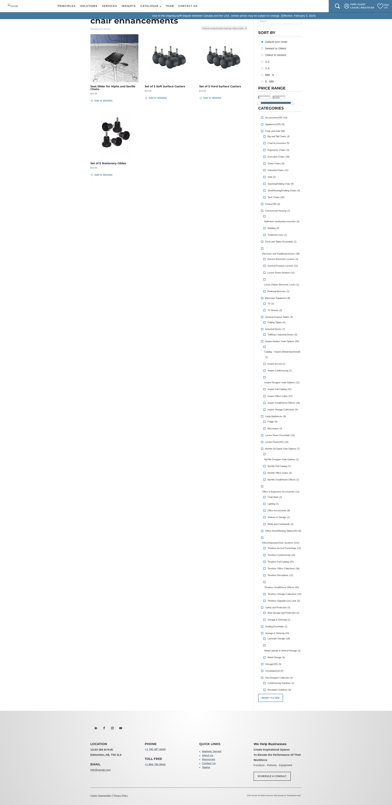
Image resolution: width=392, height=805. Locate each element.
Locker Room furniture (281, 272)
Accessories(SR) (276, 117)
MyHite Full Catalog (279, 466)
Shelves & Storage (279, 517)
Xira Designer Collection (279, 677)
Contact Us (188, 6)
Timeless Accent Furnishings (284, 548)
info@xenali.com (100, 770)
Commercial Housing (277, 210)
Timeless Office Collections (284, 568)
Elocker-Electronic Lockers (283, 259)
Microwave (275, 428)
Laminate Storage (279, 638)
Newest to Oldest (275, 48)
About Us (207, 755)
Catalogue (149, 6)
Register (367, 7)
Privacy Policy (120, 795)
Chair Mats (275, 497)
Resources (208, 759)
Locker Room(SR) (276, 442)
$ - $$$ (269, 81)
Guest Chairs (276, 163)
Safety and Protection (277, 607)
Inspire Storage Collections (283, 409)
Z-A (267, 68)
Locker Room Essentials (280, 435)
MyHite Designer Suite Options (281, 459)
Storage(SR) (273, 664)
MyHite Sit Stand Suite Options (282, 448)
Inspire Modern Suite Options (282, 341)
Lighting (273, 503)
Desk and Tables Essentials (280, 241)
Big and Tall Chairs (279, 136)
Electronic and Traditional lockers (281, 253)
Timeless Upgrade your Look (284, 600)
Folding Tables (276, 322)
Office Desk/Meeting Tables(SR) (283, 531)
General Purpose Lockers (283, 265)
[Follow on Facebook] (104, 728)
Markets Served (211, 751)
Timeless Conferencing (281, 555)
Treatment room (277, 235)
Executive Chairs (278, 156)
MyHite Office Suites (280, 473)
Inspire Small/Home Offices (284, 403)
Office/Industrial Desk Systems (280, 542)
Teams (206, 767)
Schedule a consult (272, 776)
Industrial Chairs (278, 170)
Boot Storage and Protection (283, 613)
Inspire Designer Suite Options (282, 382)
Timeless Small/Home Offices (281, 587)
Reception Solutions (279, 689)
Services (109, 6)
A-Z (267, 61)
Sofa (272, 177)
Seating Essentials (276, 626)
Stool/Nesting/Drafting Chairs (284, 190)
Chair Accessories (278, 143)
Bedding (273, 228)
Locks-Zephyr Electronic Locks (281, 284)
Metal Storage (276, 657)
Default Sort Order (276, 41)
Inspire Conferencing (280, 370)
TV (271, 303)
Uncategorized (274, 670)
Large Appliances (275, 416)
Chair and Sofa (275, 131)
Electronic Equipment (277, 298)
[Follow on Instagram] (112, 728)
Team (170, 6)
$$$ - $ (269, 74)
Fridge (272, 421)
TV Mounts (275, 310)
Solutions (88, 6)
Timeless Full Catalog (281, 561)
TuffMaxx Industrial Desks (282, 334)
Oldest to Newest (275, 55)
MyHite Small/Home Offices (283, 479)
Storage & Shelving (279, 619)
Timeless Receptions (280, 575)
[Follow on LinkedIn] (96, 728)
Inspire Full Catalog (279, 389)
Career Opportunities (100, 795)
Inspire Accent (276, 364)
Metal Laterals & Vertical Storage (282, 650)
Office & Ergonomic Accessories (280, 491)
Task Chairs (276, 197)
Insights (129, 6)
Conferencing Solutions (281, 683)
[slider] (259, 103)
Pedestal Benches (278, 291)
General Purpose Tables (279, 317)
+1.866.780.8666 (155, 764)
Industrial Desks (275, 329)
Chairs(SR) (272, 204)
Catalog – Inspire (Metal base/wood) (282, 354)
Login (354, 7)
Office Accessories (279, 510)
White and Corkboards (280, 524)
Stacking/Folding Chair (281, 183)
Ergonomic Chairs (278, 150)
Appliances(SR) (275, 124)
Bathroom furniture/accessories (281, 221)
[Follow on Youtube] (120, 728)
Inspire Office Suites (280, 396)
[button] (101, 100)
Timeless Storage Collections (284, 594)
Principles (67, 6)
